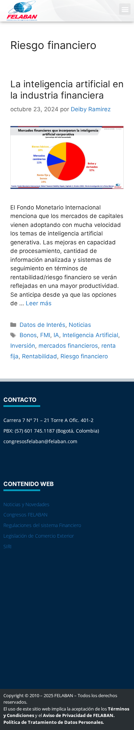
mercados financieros (68, 345)
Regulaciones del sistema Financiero (42, 525)
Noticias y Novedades (26, 504)
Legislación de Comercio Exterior (38, 536)
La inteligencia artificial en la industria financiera (67, 89)
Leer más (39, 303)
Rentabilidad (39, 356)
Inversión (22, 345)
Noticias (80, 324)
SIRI (7, 546)
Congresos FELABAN (25, 514)
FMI (45, 335)
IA (56, 335)
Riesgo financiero (84, 356)
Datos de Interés (42, 324)
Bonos (28, 335)
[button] (125, 9)
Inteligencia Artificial (90, 335)
